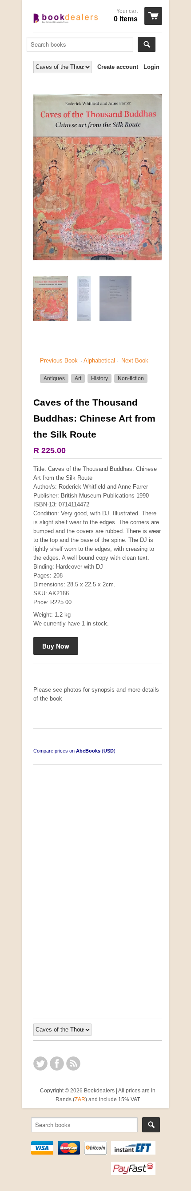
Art (78, 378)
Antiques (54, 378)
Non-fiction (131, 378)
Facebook (57, 1063)
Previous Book (59, 360)
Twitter (40, 1063)
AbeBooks (88, 750)
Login (151, 67)
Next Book (134, 360)
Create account (117, 67)
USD (108, 750)
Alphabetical (99, 360)
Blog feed (73, 1063)
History (99, 378)
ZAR (80, 1099)
